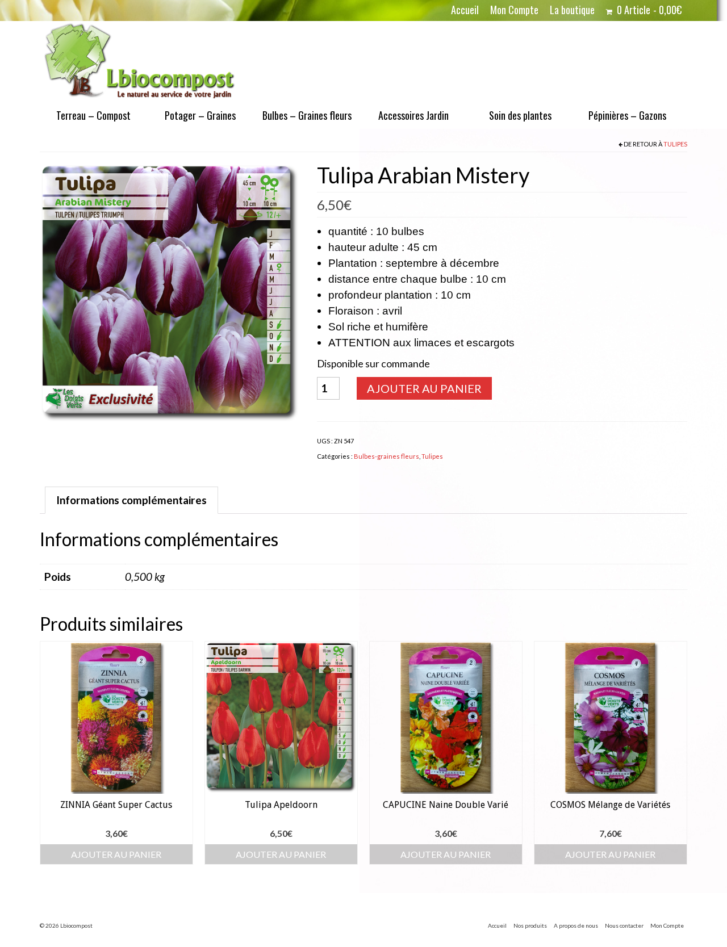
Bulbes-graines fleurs (386, 456)
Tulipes (675, 144)
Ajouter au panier (424, 388)
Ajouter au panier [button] (116, 854)
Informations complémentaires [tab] (131, 499)
